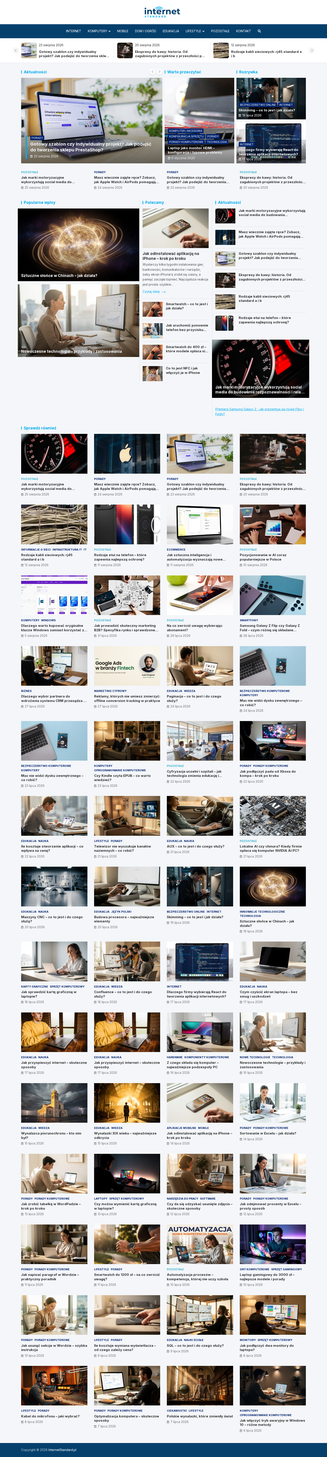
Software (208, 1198)
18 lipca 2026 (34, 1002)
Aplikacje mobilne (181, 1128)
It (96, 143)
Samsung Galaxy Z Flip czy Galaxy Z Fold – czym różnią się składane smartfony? (270, 629)
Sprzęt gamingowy (286, 1269)
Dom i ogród (145, 31)
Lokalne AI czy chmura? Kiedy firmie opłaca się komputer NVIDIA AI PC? (271, 848)
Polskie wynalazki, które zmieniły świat (200, 1416)
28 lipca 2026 (253, 635)
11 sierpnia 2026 (109, 565)
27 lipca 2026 (35, 706)
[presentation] (16, 50)
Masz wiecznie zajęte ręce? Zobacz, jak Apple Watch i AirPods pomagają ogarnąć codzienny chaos (266, 56)
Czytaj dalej (152, 291)
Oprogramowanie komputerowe (120, 770)
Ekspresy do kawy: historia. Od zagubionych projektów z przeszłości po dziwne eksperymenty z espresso (271, 181)
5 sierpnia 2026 (36, 635)
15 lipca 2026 (34, 1143)
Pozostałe (220, 31)
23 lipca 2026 (34, 786)
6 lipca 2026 (252, 1430)
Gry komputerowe (254, 1269)
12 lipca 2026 (180, 1214)
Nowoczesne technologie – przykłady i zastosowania (71, 351)
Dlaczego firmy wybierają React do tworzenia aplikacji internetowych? (268, 152)
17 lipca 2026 (252, 159)
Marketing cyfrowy (110, 691)
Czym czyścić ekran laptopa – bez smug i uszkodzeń (268, 994)
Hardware (175, 1057)
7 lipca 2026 (107, 1426)
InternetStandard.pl (62, 1450)
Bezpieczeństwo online (258, 104)
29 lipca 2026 (180, 635)
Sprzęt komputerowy (67, 986)
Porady (213, 136)
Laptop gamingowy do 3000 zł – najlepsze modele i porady (267, 1277)
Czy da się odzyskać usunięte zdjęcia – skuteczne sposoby (199, 1206)
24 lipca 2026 (180, 706)
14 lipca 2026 (180, 1143)
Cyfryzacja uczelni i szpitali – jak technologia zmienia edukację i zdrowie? (194, 775)
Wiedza (189, 691)
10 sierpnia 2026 (255, 565)
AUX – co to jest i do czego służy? (195, 846)
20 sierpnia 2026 (255, 187)
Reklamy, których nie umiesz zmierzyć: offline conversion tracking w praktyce (127, 698)
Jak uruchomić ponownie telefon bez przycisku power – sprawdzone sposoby (187, 332)
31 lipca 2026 (107, 635)
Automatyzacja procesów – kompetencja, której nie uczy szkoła (197, 1277)
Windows (48, 620)
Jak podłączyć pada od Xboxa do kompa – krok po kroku (268, 773)
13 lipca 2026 (34, 1214)
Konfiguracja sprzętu (186, 136)
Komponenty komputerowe (206, 1057)
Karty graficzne (34, 986)
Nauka (43, 841)
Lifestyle (193, 31)
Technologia (217, 142)
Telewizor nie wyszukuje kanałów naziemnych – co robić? (122, 848)
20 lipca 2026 (35, 927)
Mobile (122, 31)
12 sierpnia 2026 (46, 156)
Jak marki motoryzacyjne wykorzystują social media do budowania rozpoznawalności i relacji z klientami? (168, 56)
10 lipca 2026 (180, 1285)
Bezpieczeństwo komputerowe (265, 691)
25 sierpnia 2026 (37, 187)
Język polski (121, 911)
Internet (73, 31)
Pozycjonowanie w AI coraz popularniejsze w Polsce (263, 557)
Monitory (248, 1340)
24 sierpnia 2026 (110, 187)
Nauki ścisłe (194, 1340)
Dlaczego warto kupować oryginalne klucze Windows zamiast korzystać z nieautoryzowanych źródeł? (52, 629)
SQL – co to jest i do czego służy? (195, 1345)
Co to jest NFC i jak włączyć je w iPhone (183, 370)
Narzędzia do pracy (182, 1198)
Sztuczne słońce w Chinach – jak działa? (59, 275)
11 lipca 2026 (34, 1285)
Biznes (26, 691)
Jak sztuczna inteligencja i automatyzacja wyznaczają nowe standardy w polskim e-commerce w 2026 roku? (198, 561)
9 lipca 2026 (107, 1355)
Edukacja (171, 31)
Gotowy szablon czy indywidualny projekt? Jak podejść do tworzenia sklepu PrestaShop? (196, 181)
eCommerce (176, 549)
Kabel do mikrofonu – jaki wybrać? (50, 1416)
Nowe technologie (255, 1057)
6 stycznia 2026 (183, 158)
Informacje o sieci (45, 143)
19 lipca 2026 (252, 115)
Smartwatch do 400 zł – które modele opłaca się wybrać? (186, 351)
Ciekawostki (177, 1410)
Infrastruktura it (77, 143)
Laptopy (100, 1198)
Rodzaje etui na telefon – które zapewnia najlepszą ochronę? (265, 320)
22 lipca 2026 (180, 781)
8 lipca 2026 (252, 1355)
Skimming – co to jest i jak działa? (267, 110)
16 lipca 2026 (180, 1072)
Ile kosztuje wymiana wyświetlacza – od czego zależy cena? (125, 1347)
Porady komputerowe (186, 142)
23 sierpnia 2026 (182, 187)
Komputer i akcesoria (185, 130)
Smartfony (249, 620)
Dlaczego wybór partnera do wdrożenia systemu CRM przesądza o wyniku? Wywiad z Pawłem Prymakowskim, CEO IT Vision (53, 702)
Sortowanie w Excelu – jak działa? (268, 1133)
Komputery (97, 31)
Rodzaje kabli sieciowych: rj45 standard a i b (78, 149)
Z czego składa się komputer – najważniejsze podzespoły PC (193, 1064)
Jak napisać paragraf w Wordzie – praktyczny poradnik (50, 1277)
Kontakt (243, 31)
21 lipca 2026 (107, 856)
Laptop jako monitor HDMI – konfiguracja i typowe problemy (195, 150)
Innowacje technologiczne (262, 911)
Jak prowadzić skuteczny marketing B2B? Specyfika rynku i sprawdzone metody (125, 629)
